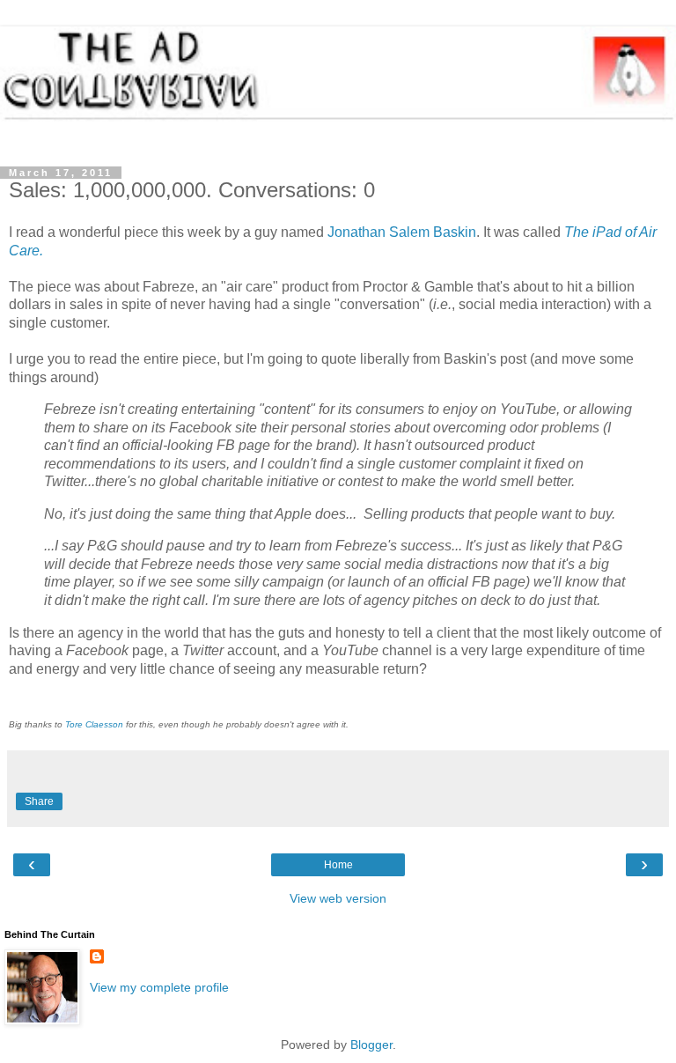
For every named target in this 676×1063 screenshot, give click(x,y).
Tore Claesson (94, 724)
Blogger (371, 1044)
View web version (338, 898)
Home (338, 865)
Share (39, 801)
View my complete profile (159, 987)
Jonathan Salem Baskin (401, 232)
